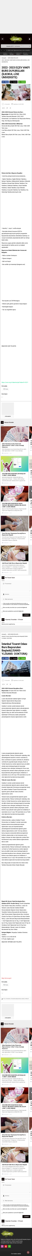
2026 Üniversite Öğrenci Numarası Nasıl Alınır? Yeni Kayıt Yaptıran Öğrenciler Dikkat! (19, 50)
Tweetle (15, 82)
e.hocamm (7, 104)
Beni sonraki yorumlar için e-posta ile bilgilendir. (15, 607)
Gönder (23, 82)
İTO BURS (7, 998)
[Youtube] (5, 1246)
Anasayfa (4, 58)
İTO (4, 998)
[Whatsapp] (9, 1246)
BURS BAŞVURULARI (13, 58)
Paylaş (6, 82)
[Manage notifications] (28, 1252)
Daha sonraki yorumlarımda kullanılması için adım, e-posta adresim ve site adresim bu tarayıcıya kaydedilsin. (16, 604)
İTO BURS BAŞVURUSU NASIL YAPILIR (20, 998)
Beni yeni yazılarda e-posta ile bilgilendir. (13, 611)
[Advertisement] (16, 17)
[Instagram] (2, 1246)
